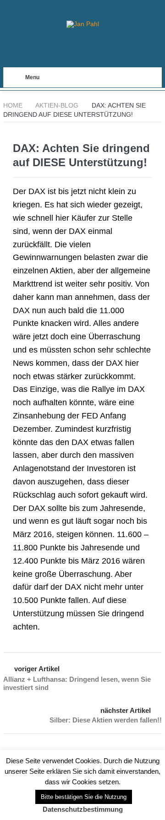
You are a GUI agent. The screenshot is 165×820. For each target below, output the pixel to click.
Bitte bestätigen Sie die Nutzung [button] (83, 796)
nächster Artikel (125, 710)
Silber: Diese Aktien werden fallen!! (106, 720)
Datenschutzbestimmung (83, 809)
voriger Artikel (37, 669)
